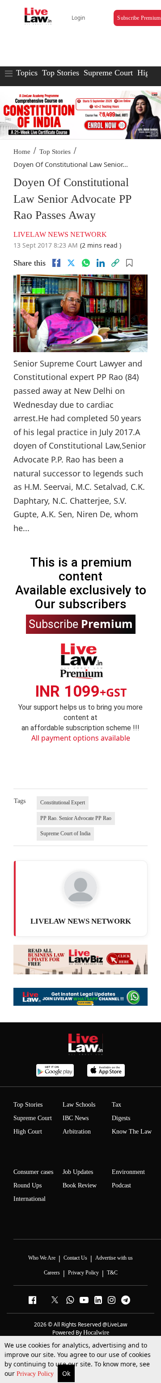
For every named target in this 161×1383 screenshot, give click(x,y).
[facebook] (56, 263)
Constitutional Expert (62, 802)
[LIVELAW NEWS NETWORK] (80, 887)
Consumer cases (33, 1172)
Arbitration (77, 1131)
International (29, 1198)
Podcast (121, 1185)
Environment (128, 1172)
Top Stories (60, 72)
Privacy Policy (36, 1373)
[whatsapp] (86, 263)
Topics (27, 72)
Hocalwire (96, 1332)
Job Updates (78, 1172)
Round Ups (27, 1185)
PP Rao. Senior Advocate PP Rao (75, 818)
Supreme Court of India (65, 833)
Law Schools (79, 1104)
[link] (115, 263)
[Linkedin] (101, 263)
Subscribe (81, 623)
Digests (121, 1118)
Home (21, 151)
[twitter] (71, 263)
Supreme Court (108, 72)
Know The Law (132, 1131)
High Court (27, 1131)
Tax (116, 1104)
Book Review (80, 1185)
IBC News (76, 1118)
